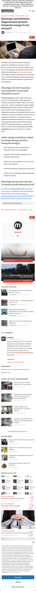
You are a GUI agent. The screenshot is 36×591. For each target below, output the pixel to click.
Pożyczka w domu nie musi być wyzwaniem (15, 533)
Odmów (18, 582)
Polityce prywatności (13, 572)
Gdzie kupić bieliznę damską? (10, 506)
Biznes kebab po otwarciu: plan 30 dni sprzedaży (19, 464)
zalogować (10, 369)
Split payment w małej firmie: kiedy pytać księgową (20, 448)
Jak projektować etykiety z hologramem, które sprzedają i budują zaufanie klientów (21, 311)
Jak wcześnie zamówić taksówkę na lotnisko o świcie (20, 291)
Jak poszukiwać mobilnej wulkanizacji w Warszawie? (22, 383)
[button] (33, 542)
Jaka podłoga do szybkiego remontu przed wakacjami (21, 456)
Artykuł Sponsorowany (7, 15)
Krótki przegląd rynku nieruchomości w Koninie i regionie (22, 408)
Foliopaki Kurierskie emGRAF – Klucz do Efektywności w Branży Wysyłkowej (23, 396)
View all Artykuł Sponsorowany (17, 431)
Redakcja (10, 32)
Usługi (27, 15)
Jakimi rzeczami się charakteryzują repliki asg (20, 322)
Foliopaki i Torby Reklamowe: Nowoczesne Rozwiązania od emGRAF (23, 420)
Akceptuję (18, 577)
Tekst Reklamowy (19, 15)
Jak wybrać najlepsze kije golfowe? (13, 498)
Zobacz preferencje (18, 587)
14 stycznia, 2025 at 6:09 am (14, 339)
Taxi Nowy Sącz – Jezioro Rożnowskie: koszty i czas (21, 301)
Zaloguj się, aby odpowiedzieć (15, 362)
